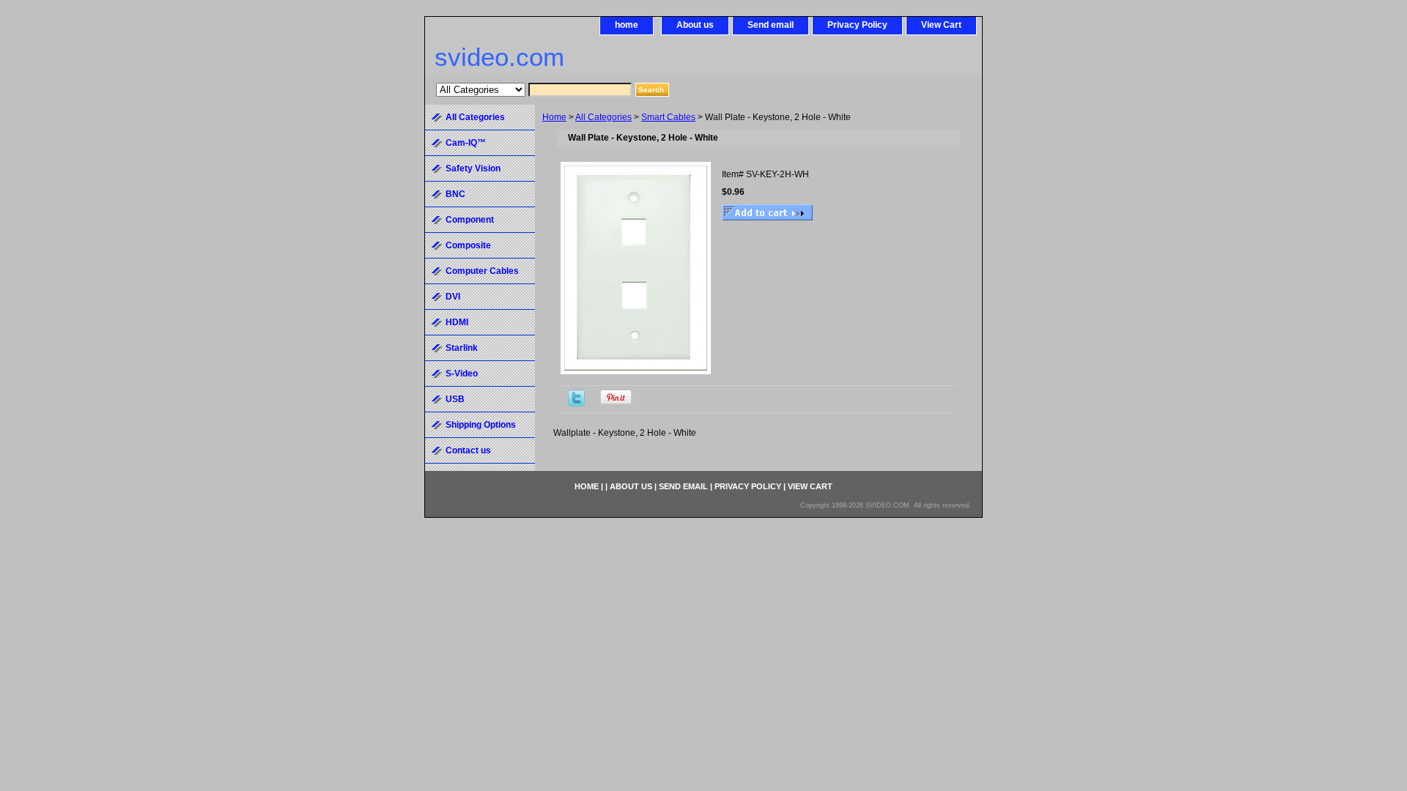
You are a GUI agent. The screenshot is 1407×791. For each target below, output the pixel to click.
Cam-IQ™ (466, 143)
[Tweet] (576, 403)
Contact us (468, 450)
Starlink (462, 348)
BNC (455, 194)
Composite (468, 245)
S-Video (462, 373)
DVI (453, 296)
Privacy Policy (857, 25)
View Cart (941, 25)
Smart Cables (668, 117)
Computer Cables (482, 271)
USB (455, 399)
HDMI (457, 322)
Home (554, 117)
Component (470, 220)
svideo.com (499, 56)
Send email (770, 25)
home (626, 25)
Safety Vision (473, 168)
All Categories (603, 117)
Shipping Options (481, 425)
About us (695, 25)
